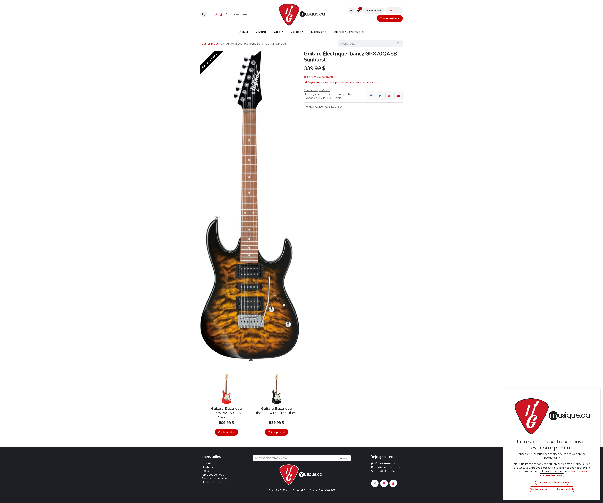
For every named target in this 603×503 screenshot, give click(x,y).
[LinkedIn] (380, 96)
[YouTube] (221, 14)
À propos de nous (213, 474)
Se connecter (373, 10)
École (205, 470)
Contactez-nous (385, 463)
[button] (203, 14)
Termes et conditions (215, 478)
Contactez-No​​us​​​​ (389, 18)
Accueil (206, 463)
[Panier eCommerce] (351, 10)
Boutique (208, 467)
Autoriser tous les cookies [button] (552, 482)
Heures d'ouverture (214, 482)
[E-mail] (398, 96)
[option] (301, 406)
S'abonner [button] (341, 458)
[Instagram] (215, 14)
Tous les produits (211, 43)
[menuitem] (244, 32)
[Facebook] (209, 14)
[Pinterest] (389, 96)
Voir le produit (226, 432)
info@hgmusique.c (387, 467)
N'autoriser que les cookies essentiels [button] (552, 489)
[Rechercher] (398, 43)
